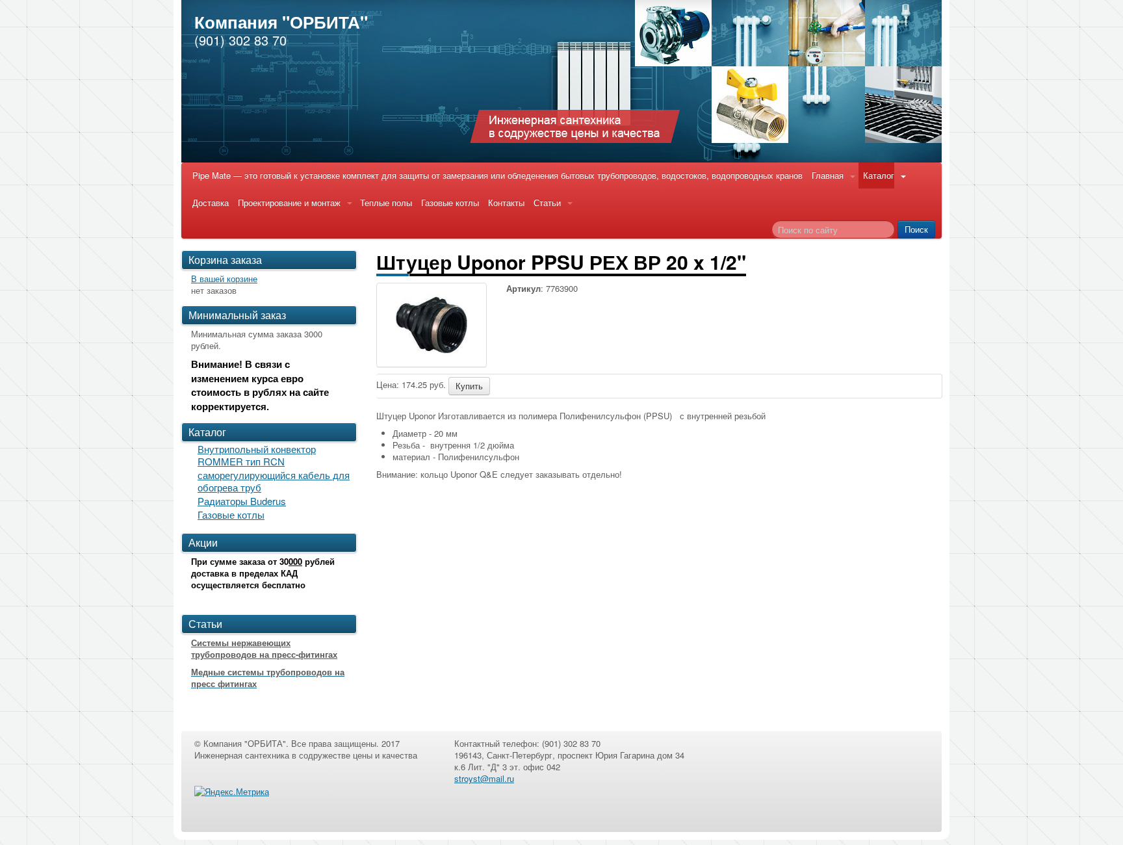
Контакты (506, 202)
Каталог (878, 175)
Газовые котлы (450, 202)
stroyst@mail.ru (484, 778)
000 (295, 561)
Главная (828, 175)
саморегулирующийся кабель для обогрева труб (274, 481)
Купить (469, 386)
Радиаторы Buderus (242, 501)
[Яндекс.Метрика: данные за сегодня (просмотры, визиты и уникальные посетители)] (231, 792)
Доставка (210, 202)
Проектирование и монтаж (289, 202)
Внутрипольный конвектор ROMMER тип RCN (257, 455)
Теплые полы (386, 202)
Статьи (547, 202)
